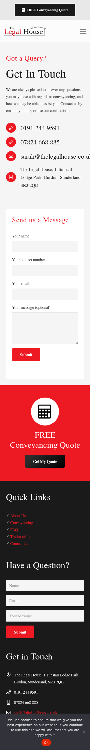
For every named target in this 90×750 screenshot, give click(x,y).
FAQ (14, 529)
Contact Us (19, 543)
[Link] (25, 31)
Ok (46, 743)
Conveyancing (21, 522)
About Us (18, 515)
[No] (83, 731)
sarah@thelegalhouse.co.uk (35, 712)
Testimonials (20, 536)
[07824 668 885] (13, 142)
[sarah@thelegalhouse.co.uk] (13, 156)
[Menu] (83, 31)
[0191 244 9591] (13, 127)
